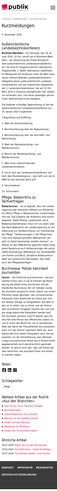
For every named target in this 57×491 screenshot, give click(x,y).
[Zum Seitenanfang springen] (47, 483)
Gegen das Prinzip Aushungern (20, 430)
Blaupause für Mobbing (16, 426)
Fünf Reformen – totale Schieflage (26, 449)
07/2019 (6, 19)
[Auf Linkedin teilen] (10, 370)
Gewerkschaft (19, 19)
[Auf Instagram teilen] (15, 370)
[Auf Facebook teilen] (4, 370)
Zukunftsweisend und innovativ (21, 414)
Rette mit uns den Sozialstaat (24, 445)
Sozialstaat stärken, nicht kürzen (26, 453)
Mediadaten (44, 467)
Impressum (25, 467)
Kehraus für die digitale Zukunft (21, 418)
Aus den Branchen (37, 19)
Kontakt (8, 467)
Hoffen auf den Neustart (17, 422)
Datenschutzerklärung (19, 474)
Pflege (7, 386)
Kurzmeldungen (12, 410)
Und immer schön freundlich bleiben (23, 406)
